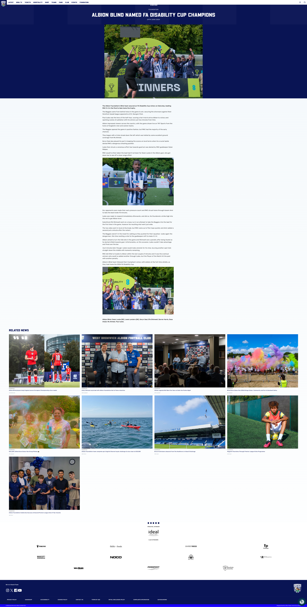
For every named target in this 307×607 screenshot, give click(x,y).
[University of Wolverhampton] (266, 557)
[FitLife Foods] (116, 546)
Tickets (28, 2)
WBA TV (19, 2)
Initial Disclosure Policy (117, 599)
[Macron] (41, 546)
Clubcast (299, 605)
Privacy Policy (12, 599)
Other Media (288, 605)
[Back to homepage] (3, 3)
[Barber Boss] (191, 546)
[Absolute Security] (228, 568)
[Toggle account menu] (300, 2)
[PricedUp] (266, 546)
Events (74, 2)
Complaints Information (141, 599)
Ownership (28, 599)
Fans (61, 2)
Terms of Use (96, 599)
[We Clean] (78, 568)
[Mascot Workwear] (41, 557)
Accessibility (44, 599)
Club (67, 2)
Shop (47, 2)
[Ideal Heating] (153, 533)
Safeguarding (162, 599)
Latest (11, 2)
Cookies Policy (62, 599)
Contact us (79, 599)
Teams (53, 2)
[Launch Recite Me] (302, 602)
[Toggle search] (304, 2)
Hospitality (37, 2)
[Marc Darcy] (191, 557)
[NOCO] (116, 557)
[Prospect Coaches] (153, 568)
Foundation (84, 2)
